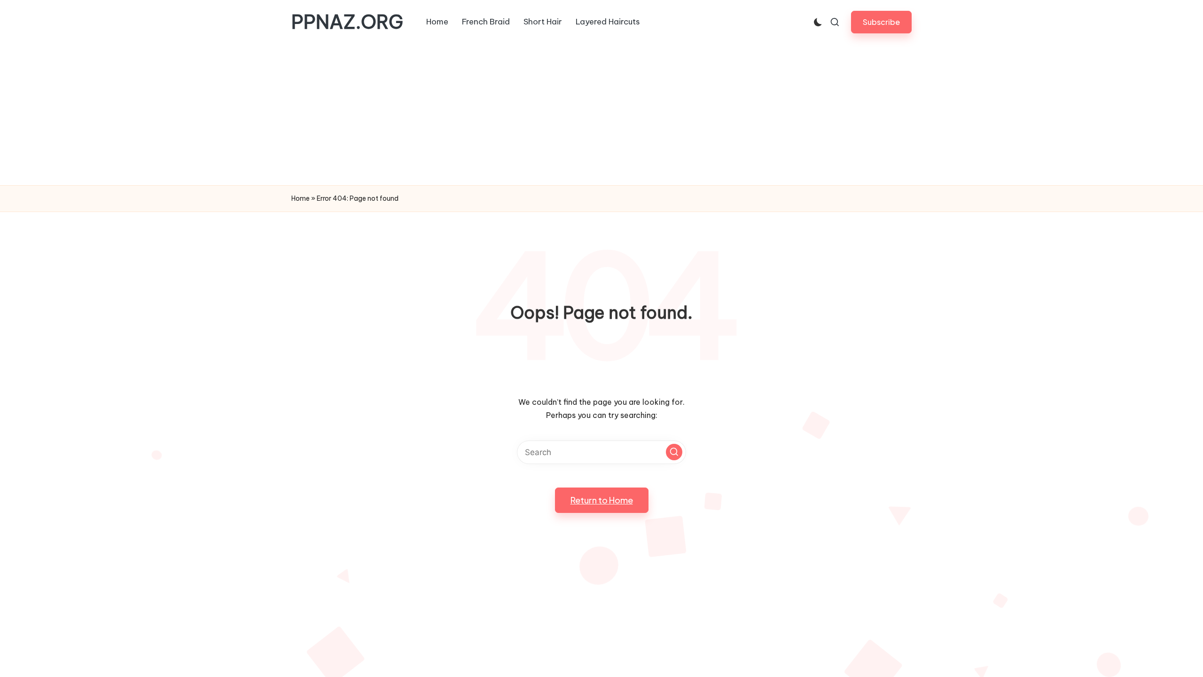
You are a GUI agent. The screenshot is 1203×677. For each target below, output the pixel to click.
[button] (881, 22)
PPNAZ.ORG (347, 22)
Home (300, 198)
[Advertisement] (601, 115)
